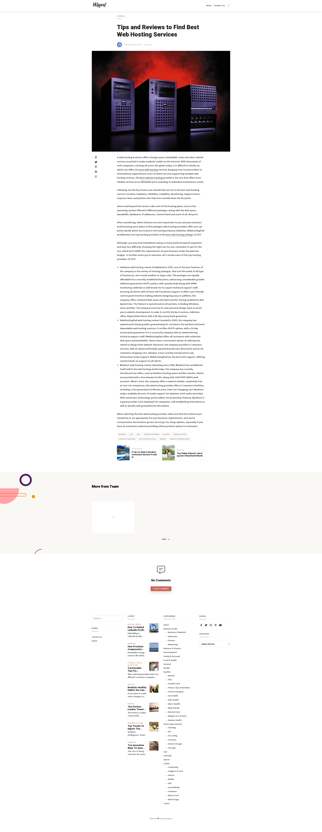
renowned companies (127, 439)
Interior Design (175, 744)
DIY (169, 731)
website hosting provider (179, 439)
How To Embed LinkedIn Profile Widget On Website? (136, 628)
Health (131, 684)
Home (209, 5)
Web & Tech (173, 795)
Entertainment (170, 652)
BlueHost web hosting (131, 365)
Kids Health (173, 700)
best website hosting (151, 178)
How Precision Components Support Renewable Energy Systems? (137, 648)
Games (171, 775)
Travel (131, 704)
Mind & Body (173, 708)
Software (172, 791)
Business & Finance (172, 648)
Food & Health (170, 660)
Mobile (171, 779)
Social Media (134, 624)
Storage (172, 748)
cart (131, 434)
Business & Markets (177, 632)
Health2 (167, 672)
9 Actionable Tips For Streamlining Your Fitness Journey (135, 669)
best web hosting (148, 170)
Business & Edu (135, 723)
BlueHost (122, 434)
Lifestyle (168, 755)
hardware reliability (151, 434)
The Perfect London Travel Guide (135, 708)
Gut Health (173, 696)
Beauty (171, 675)
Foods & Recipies (116, 505)
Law (165, 752)
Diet (170, 679)
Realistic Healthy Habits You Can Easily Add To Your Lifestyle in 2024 (137, 689)
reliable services (180, 434)
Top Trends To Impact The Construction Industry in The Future (136, 727)
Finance (132, 742)
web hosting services (147, 439)
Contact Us (219, 5)
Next (164, 539)
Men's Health (174, 704)
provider (166, 434)
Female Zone (174, 683)
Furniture (172, 740)
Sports (167, 759)
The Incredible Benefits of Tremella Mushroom (118, 511)
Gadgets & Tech (175, 771)
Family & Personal (172, 656)
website (163, 439)
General (121, 16)
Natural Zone (174, 712)
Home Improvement (173, 724)
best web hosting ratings (179, 235)
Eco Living (172, 735)
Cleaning (172, 727)
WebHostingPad (154, 337)
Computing (173, 767)
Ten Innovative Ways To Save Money (136, 746)
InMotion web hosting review (135, 267)
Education (172, 636)
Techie (167, 763)
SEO (170, 783)
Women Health (175, 720)
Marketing (173, 644)
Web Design (173, 799)
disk (138, 434)
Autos (166, 625)
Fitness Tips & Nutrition (179, 687)
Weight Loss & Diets (177, 716)
